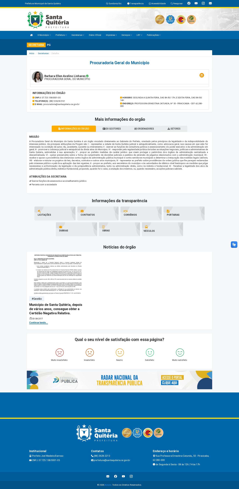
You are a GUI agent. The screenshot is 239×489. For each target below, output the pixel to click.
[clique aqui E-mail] (108, 476)
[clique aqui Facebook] (116, 476)
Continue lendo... (38, 322)
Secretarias (77, 35)
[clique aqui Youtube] (123, 476)
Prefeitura (60, 35)
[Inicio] (31, 35)
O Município (43, 35)
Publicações (153, 35)
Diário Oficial (95, 35)
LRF (139, 35)
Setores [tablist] (175, 128)
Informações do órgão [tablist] (74, 128)
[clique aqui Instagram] (131, 476)
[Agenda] (201, 75)
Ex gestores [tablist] (113, 128)
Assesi (108, 485)
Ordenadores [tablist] (145, 128)
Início (31, 53)
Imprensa (110, 35)
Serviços (126, 35)
